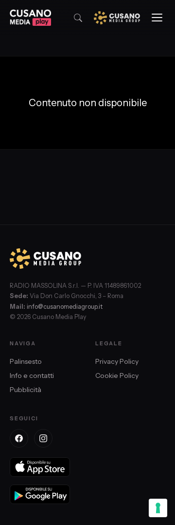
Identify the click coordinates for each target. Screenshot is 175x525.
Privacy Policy (117, 361)
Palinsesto (26, 361)
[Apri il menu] (157, 17)
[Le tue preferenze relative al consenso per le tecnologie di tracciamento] (158, 508)
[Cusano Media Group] (117, 17)
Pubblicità (25, 389)
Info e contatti (32, 375)
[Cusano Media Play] (30, 17)
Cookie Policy (117, 375)
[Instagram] (43, 438)
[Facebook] (19, 438)
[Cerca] (78, 18)
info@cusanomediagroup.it (65, 306)
